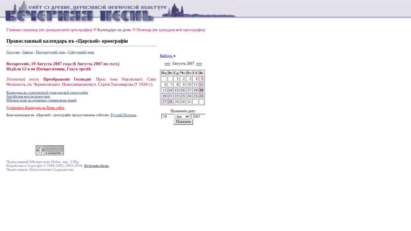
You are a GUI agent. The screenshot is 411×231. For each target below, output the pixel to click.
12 (201, 84)
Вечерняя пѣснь (96, 165)
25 (195, 96)
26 (201, 96)
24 (189, 96)
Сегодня (12, 52)
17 (189, 90)
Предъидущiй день (50, 52)
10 (189, 84)
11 (195, 84)
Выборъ (166, 55)
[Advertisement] (81, 130)
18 (195, 90)
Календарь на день (114, 29)
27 (164, 102)
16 (183, 90)
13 (164, 90)
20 (164, 96)
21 (170, 96)
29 (177, 102)
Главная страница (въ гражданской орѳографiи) (49, 29)
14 (170, 90)
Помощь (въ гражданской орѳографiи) (170, 29)
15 (177, 90)
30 (183, 102)
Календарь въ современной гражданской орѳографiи (47, 92)
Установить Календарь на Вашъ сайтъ (35, 107)
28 (170, 102)
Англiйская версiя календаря (28, 96)
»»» (199, 63)
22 (177, 96)
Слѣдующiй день (81, 52)
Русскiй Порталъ (123, 115)
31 (189, 102)
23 (183, 96)
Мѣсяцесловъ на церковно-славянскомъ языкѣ (41, 100)
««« (167, 63)
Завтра (27, 52)
